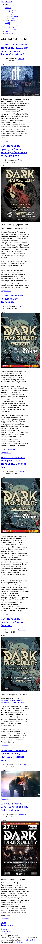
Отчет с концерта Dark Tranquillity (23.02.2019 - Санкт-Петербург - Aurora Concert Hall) (15, 49)
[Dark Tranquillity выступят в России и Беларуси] (20, 691)
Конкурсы (12, 18)
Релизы (11, 14)
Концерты (13, 10)
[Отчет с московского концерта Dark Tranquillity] (20, 367)
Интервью (13, 25)
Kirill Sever (19, 942)
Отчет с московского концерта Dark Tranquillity (13, 298)
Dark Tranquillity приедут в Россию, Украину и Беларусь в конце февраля (14, 150)
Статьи (7, 23)
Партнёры (9, 33)
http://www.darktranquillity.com (12, 702)
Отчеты (11, 27)
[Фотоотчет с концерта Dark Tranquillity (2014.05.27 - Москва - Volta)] (20, 797)
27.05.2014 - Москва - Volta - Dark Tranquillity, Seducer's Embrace (15, 807)
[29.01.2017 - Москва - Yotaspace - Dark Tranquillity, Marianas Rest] (20, 532)
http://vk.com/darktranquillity (11, 700)
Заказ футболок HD (7, 923)
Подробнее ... (6, 141)
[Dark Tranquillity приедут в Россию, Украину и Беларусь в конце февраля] (20, 221)
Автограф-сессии (15, 16)
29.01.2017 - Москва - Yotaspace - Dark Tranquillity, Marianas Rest (13, 462)
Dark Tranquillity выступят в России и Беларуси (13, 622)
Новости (8, 8)
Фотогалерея (10, 21)
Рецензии (12, 29)
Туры (11, 12)
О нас (7, 31)
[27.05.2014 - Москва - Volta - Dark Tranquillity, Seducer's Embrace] (20, 875)
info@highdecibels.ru (32, 940)
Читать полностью (8, 449)
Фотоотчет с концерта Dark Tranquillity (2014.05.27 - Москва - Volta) (14, 755)
